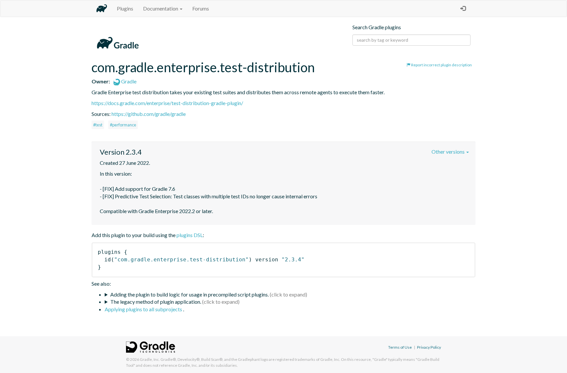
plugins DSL (190, 235)
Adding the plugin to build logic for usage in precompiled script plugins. (189, 294)
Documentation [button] (161, 8)
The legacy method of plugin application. (155, 301)
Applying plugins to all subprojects (144, 309)
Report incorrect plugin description (441, 64)
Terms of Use (400, 347)
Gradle (128, 81)
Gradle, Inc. (150, 359)
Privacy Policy (429, 347)
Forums (200, 8)
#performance (123, 124)
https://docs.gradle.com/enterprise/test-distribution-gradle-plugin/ (167, 103)
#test (97, 124)
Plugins (125, 8)
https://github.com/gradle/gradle (149, 114)
